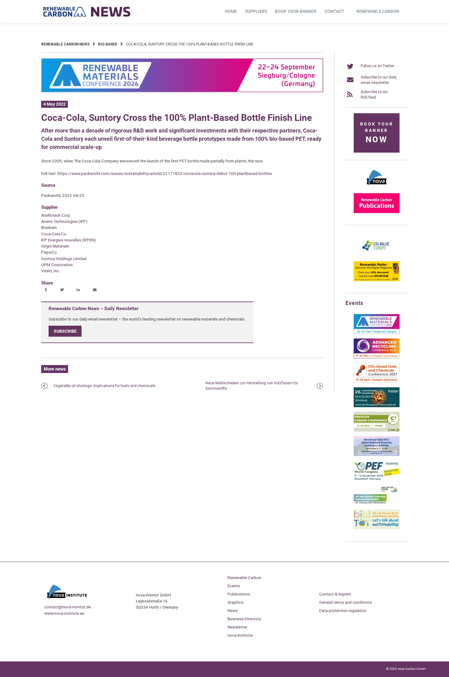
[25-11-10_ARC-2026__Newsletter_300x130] (377, 357)
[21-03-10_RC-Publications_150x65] (377, 212)
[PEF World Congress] (377, 479)
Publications (239, 594)
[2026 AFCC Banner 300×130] (377, 455)
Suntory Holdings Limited (63, 258)
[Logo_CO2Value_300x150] (377, 255)
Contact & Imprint (335, 594)
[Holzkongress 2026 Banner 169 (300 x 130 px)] (377, 406)
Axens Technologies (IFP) (64, 221)
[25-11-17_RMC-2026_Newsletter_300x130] (377, 333)
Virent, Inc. (50, 270)
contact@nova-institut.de (67, 606)
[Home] (87, 11)
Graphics (235, 602)
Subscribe (65, 331)
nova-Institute (240, 635)
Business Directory (244, 618)
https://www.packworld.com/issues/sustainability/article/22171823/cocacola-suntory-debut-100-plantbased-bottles (164, 173)
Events (234, 585)
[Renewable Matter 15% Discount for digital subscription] (377, 280)
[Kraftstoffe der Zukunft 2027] (377, 503)
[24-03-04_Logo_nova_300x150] (377, 187)
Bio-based (107, 44)
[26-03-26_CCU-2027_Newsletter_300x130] (377, 381)
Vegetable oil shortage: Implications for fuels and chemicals (104, 386)
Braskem (49, 227)
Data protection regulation (343, 610)
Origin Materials (55, 246)
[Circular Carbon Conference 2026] (377, 430)
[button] (46, 290)
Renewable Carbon (377, 11)
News (233, 610)
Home (231, 11)
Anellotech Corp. (56, 215)
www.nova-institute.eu (64, 613)
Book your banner (295, 11)
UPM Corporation (57, 264)
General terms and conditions (345, 602)
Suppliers (256, 11)
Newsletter (237, 627)
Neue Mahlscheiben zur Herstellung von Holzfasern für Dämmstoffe (252, 386)
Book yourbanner (376, 132)
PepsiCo (49, 252)
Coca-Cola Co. (54, 233)
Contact (334, 11)
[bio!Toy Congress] (377, 528)
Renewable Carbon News (65, 44)
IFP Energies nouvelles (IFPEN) (68, 239)
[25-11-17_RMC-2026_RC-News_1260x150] (182, 91)
